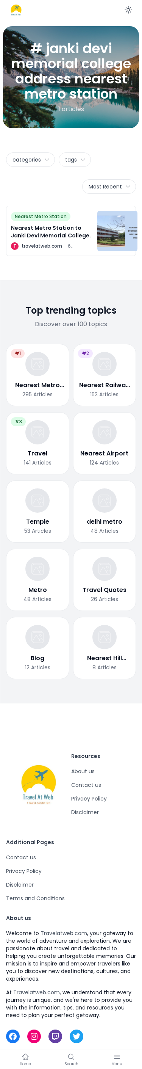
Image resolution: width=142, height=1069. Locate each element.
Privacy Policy (89, 798)
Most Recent (105, 186)
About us (83, 771)
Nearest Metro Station (41, 216)
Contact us (86, 785)
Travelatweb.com (64, 933)
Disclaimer (85, 812)
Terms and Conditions (35, 898)
